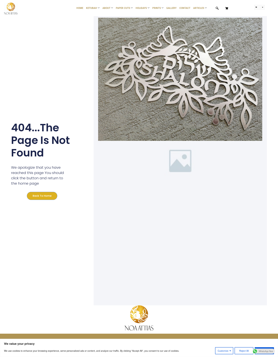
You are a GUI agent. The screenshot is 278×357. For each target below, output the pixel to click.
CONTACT (184, 8)
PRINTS (156, 8)
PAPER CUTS (123, 8)
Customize (223, 350)
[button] (215, 8)
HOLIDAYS (141, 8)
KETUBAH (91, 8)
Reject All (244, 350)
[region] (139, 348)
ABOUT (106, 8)
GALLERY (171, 8)
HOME (79, 8)
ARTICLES (198, 8)
